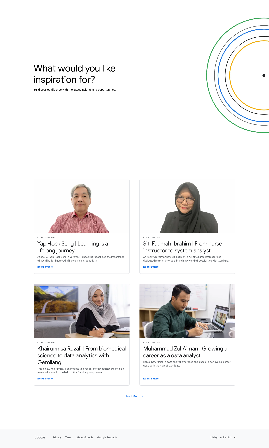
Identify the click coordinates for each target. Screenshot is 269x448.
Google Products (107, 437)
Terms (69, 437)
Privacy (57, 437)
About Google (84, 437)
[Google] (39, 437)
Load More (133, 396)
